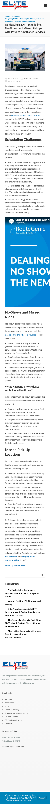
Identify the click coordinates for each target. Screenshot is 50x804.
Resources (9, 703)
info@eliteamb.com (15, 746)
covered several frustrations (25, 115)
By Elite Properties (31, 78)
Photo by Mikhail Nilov (15, 565)
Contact (8, 723)
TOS (7, 706)
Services (8, 699)
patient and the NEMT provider (20, 334)
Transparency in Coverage (16, 713)
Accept (42, 798)
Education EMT (11, 717)
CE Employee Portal (13, 720)
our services (11, 556)
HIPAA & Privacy (12, 710)
